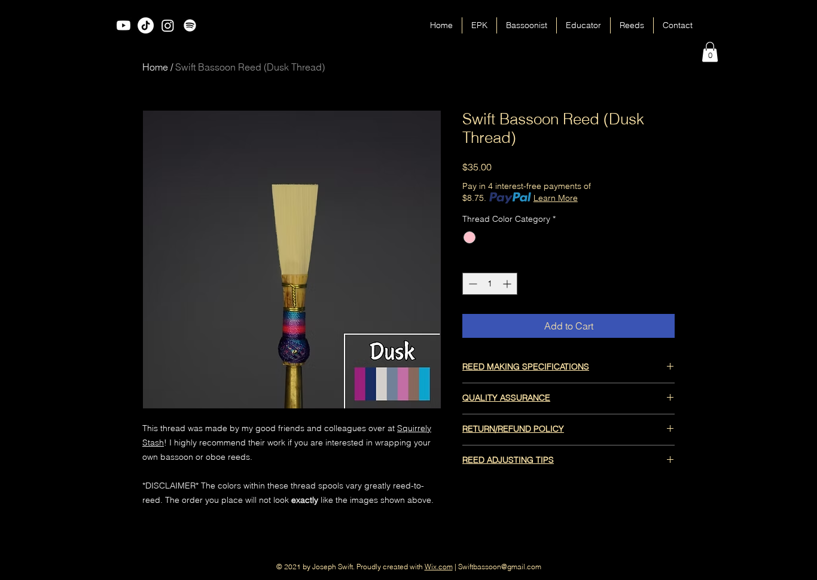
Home (155, 67)
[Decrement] (471, 283)
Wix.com (439, 566)
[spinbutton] (490, 283)
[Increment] (508, 283)
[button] (710, 52)
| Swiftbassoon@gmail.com (497, 566)
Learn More (556, 198)
